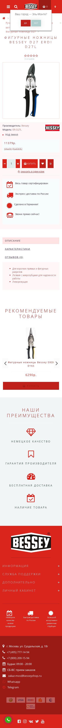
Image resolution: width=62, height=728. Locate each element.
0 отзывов (29, 58)
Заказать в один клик (32, 171)
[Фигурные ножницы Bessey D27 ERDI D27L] (31, 90)
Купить (31, 163)
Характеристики (17, 248)
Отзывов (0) (14, 257)
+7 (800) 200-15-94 (18, 658)
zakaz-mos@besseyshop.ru (25, 676)
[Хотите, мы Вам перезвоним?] (8, 720)
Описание (13, 240)
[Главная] (3, 18)
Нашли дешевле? (13, 148)
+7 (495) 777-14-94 (18, 652)
